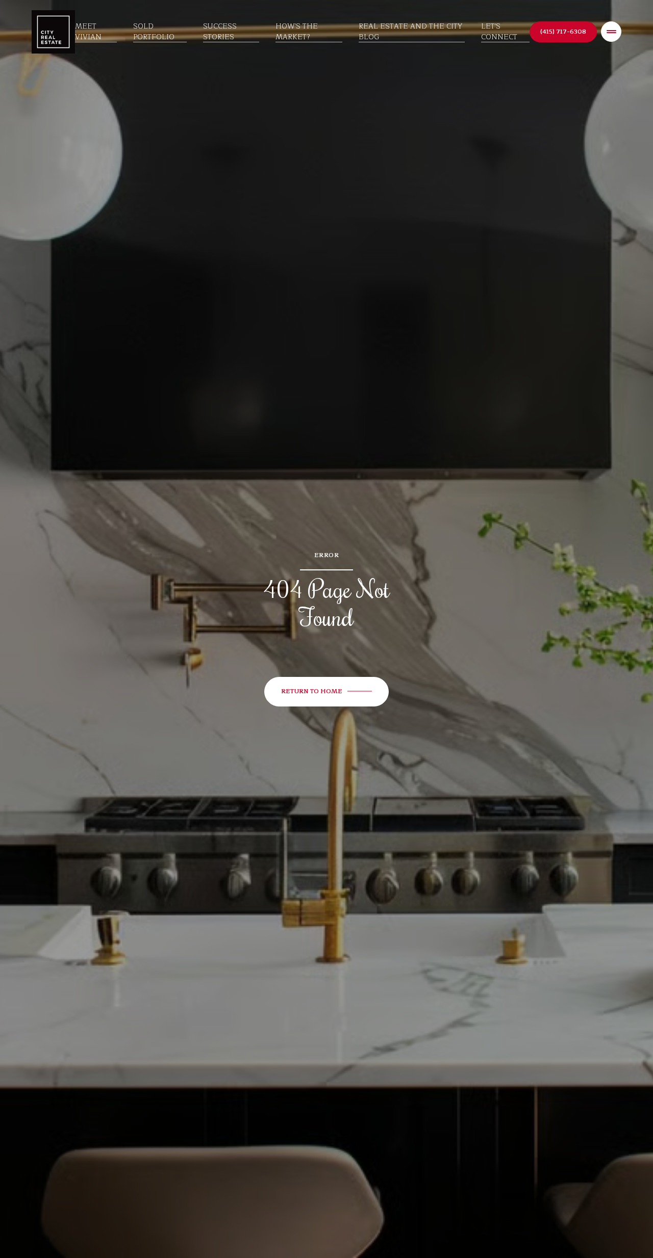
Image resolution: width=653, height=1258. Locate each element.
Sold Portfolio (153, 31)
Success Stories (220, 31)
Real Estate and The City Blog (410, 31)
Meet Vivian (88, 31)
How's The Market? (296, 31)
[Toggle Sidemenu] (611, 31)
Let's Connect (499, 31)
